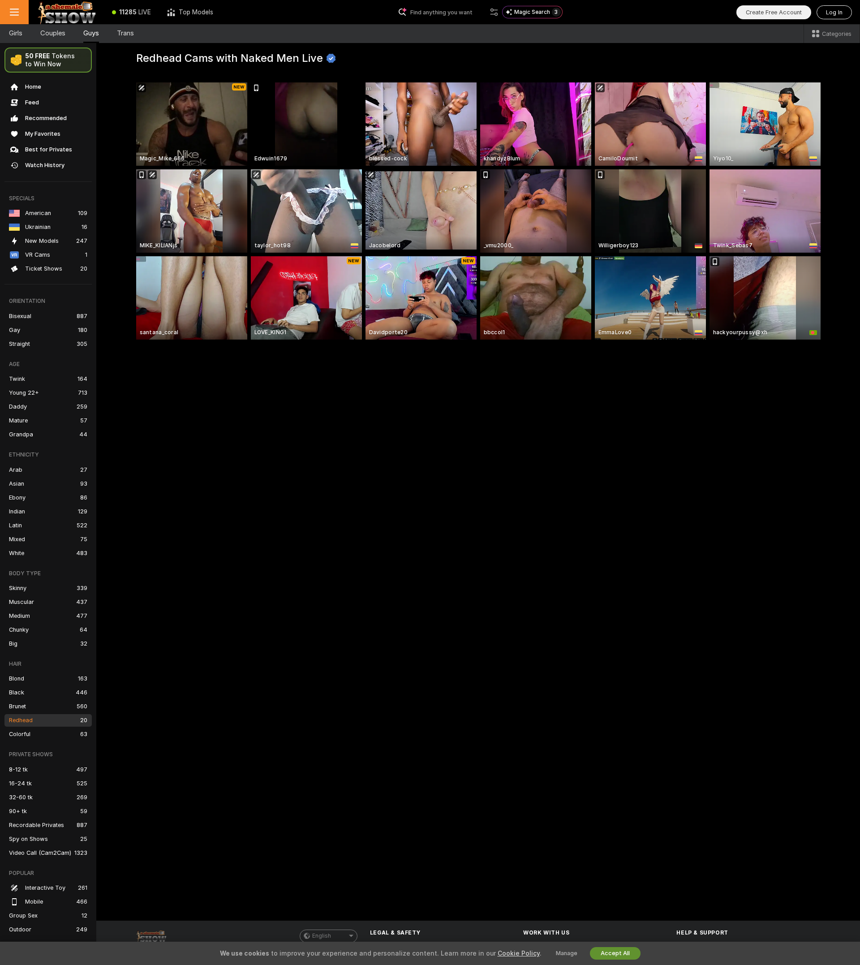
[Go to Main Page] (66, 12)
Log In (834, 12)
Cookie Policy (519, 953)
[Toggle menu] (14, 12)
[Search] (494, 12)
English (321, 936)
